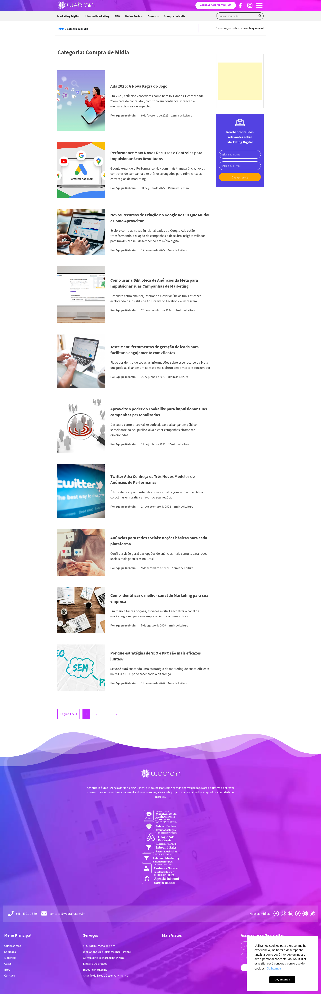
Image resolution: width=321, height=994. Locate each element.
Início (60, 29)
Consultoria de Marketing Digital (104, 957)
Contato (9, 975)
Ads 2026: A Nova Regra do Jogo (138, 86)
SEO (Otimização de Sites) (99, 946)
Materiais (10, 957)
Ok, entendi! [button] (282, 979)
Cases (8, 963)
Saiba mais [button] (274, 968)
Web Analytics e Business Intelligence (107, 952)
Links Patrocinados (95, 963)
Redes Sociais (133, 16)
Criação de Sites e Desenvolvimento (105, 975)
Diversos (153, 16)
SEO (117, 16)
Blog (7, 969)
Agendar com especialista (215, 5)
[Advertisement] (240, 81)
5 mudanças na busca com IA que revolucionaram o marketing (255, 28)
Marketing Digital (68, 16)
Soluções (10, 952)
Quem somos (12, 946)
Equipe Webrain (126, 115)
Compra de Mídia (174, 16)
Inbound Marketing (97, 16)
